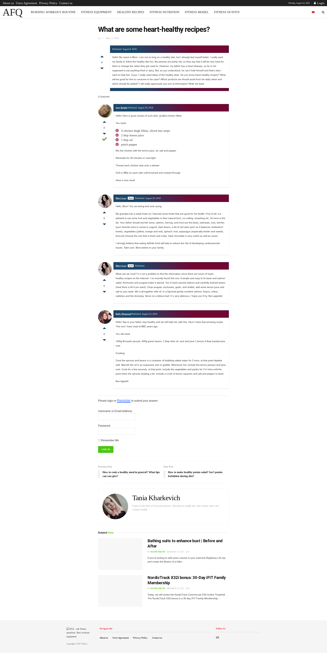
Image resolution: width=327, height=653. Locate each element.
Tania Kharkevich (156, 498)
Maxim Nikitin (158, 552)
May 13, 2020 (112, 38)
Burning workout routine (53, 12)
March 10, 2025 (176, 552)
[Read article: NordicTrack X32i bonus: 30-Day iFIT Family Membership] (120, 591)
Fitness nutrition (164, 12)
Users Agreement (26, 3)
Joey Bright (121, 107)
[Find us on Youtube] (313, 12)
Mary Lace (121, 198)
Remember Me (109, 440)
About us (8, 3)
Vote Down (102, 69)
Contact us (65, 3)
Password (104, 425)
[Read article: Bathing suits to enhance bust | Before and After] (120, 554)
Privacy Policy (48, 3)
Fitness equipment (96, 12)
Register (124, 400)
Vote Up (102, 55)
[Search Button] (323, 12)
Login (320, 3)
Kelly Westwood (123, 314)
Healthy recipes (130, 12)
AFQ (12, 12)
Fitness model (197, 12)
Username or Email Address (115, 411)
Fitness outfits (227, 12)
